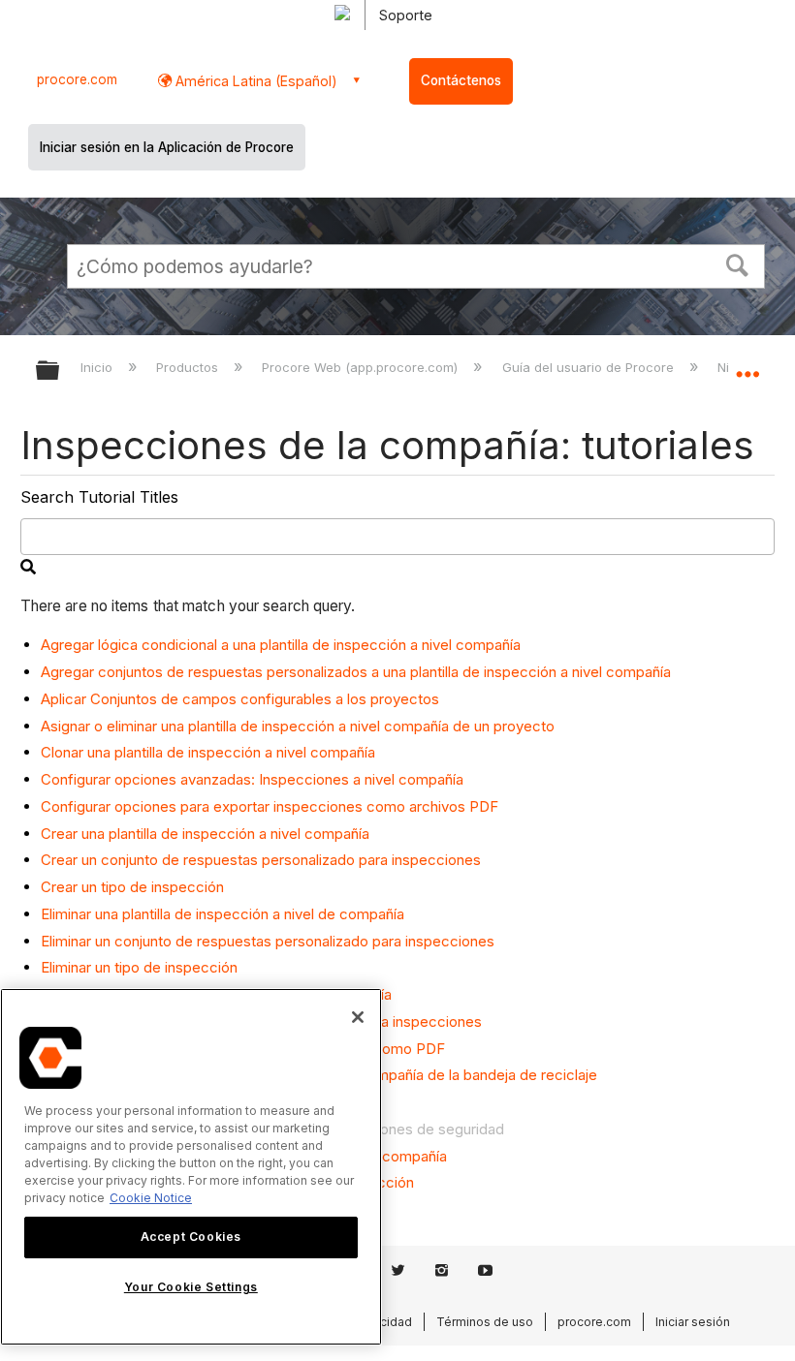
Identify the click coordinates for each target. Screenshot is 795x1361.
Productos (189, 367)
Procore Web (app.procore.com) (361, 367)
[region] (191, 1167)
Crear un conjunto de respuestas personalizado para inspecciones (261, 860)
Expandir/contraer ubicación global (747, 364)
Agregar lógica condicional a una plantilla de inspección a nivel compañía (281, 644)
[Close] (357, 1017)
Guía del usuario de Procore (589, 367)
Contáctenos (461, 80)
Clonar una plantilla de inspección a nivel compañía (208, 752)
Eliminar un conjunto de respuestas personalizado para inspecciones (267, 941)
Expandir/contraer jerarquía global (60, 371)
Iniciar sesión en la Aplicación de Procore (167, 147)
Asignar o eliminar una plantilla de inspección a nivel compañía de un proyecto (298, 726)
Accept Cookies (191, 1236)
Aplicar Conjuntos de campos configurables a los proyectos (240, 699)
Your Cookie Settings (191, 1287)
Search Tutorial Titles (99, 497)
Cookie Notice (151, 1198)
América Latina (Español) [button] (254, 81)
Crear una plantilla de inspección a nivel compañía (205, 833)
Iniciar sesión (692, 1322)
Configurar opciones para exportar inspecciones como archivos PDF (269, 806)
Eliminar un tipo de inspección (139, 967)
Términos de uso (484, 1322)
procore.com (77, 79)
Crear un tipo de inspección (132, 887)
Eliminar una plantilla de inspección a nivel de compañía (222, 914)
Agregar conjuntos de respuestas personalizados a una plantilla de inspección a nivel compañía (356, 672)
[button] (738, 263)
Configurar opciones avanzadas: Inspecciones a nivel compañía (252, 779)
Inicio (98, 367)
